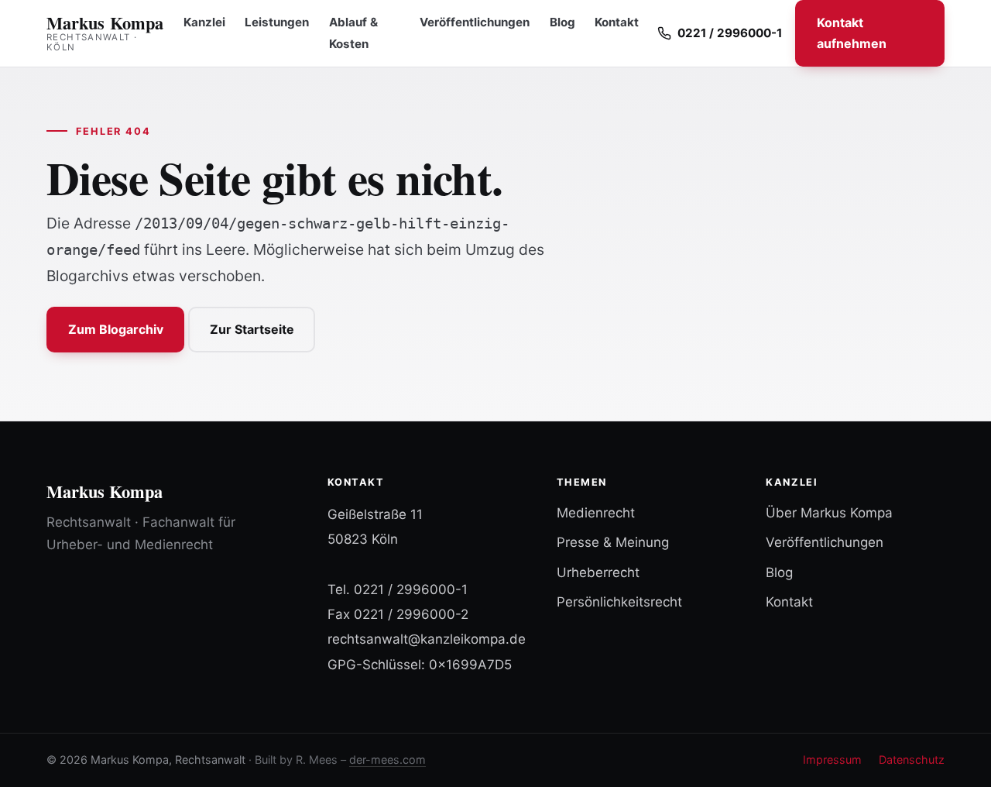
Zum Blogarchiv (115, 329)
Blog (562, 22)
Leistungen (277, 22)
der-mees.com (387, 759)
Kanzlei (204, 22)
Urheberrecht (598, 572)
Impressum (832, 759)
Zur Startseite (252, 329)
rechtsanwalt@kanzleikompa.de (426, 639)
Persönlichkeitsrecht (619, 602)
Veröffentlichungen (475, 22)
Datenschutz (912, 759)
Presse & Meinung (613, 542)
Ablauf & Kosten (353, 33)
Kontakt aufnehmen (851, 33)
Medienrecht (596, 513)
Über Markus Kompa (829, 513)
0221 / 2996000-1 (411, 589)
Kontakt (617, 22)
